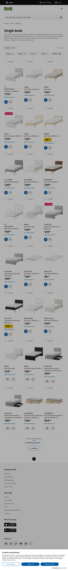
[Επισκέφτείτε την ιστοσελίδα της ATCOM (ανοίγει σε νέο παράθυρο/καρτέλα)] (59, 568)
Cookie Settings (10, 564)
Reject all (30, 564)
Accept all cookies (50, 564)
